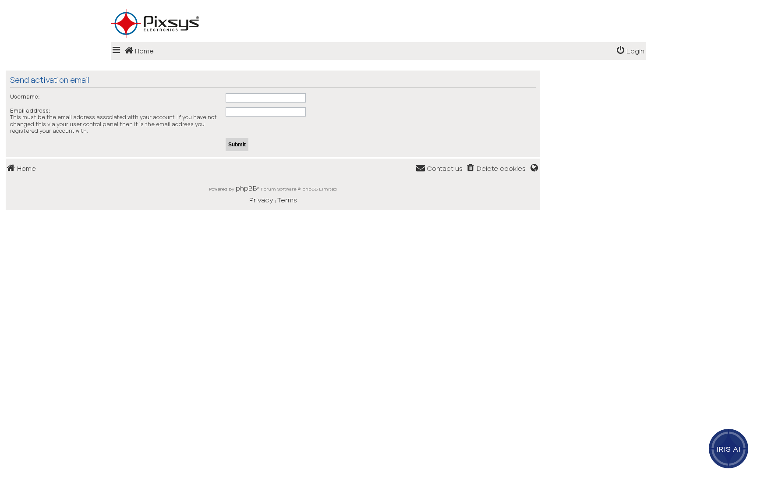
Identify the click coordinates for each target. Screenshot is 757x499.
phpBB (246, 188)
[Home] (378, 9)
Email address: (30, 110)
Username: (25, 96)
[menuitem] (630, 51)
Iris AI (728, 448)
